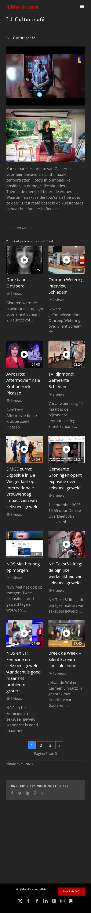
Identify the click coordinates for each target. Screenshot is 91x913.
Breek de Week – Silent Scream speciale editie (64, 659)
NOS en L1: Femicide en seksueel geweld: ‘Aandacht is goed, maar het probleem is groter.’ (24, 672)
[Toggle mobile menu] (82, 6)
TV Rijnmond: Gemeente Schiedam (61, 380)
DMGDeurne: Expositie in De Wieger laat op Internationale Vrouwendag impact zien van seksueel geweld (22, 488)
